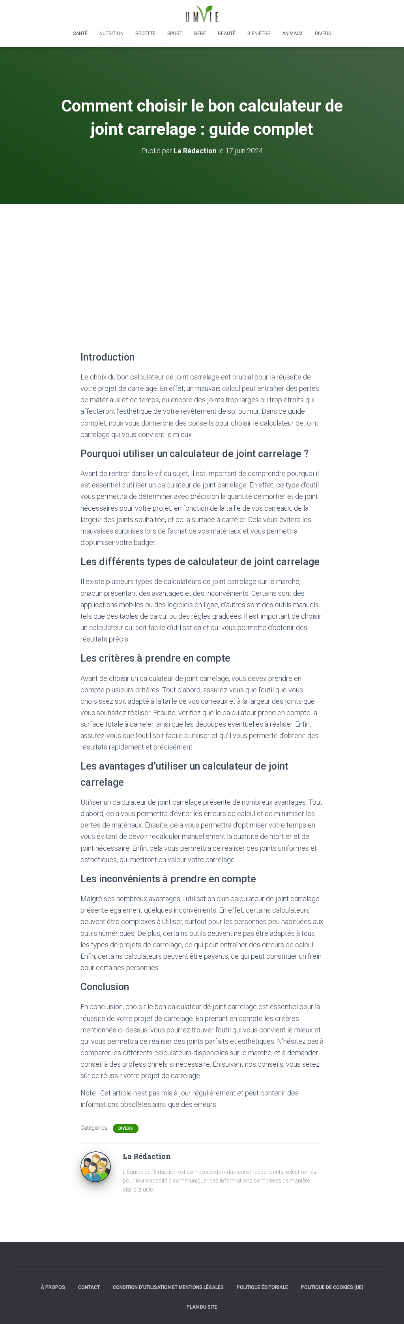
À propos (53, 1287)
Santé (80, 33)
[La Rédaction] (95, 1166)
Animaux (292, 33)
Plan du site (202, 1307)
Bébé (200, 33)
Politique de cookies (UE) (332, 1287)
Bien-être (258, 33)
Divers (323, 33)
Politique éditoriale (262, 1287)
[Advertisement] (202, 263)
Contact (89, 1287)
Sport (174, 33)
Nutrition (111, 33)
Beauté (227, 33)
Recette (145, 33)
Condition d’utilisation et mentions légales (168, 1287)
